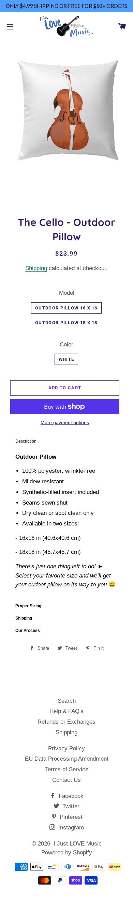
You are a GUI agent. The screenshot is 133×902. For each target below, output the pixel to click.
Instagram (70, 827)
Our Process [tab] (27, 630)
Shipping (36, 268)
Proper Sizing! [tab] (29, 606)
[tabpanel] (66, 523)
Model (66, 293)
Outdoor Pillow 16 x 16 (66, 307)
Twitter (70, 806)
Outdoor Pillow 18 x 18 (66, 322)
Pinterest (70, 817)
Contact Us (66, 780)
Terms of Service (66, 769)
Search (67, 701)
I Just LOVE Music (78, 843)
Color (66, 344)
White (66, 359)
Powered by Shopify (66, 852)
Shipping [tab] (23, 618)
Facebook (70, 796)
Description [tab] (25, 441)
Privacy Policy (66, 748)
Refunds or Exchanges (66, 722)
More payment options (65, 422)
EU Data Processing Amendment (66, 758)
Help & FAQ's (66, 711)
